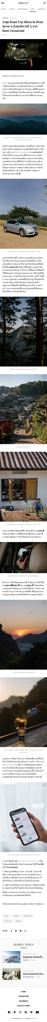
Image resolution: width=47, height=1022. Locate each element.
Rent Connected (9, 765)
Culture (6, 916)
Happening (42, 9)
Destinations (23, 9)
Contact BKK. (23, 1006)
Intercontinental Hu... (34, 974)
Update (33, 960)
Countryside (7, 921)
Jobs (23, 992)
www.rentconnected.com (28, 861)
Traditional (16, 916)
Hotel (3, 9)
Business (23, 1001)
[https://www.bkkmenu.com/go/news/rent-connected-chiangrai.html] (25, 931)
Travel (38, 977)
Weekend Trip (28, 916)
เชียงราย (6, 35)
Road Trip (13, 18)
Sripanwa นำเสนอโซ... (33, 957)
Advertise (23, 996)
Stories (12, 9)
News (33, 9)
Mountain (18, 921)
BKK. (4, 83)
